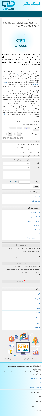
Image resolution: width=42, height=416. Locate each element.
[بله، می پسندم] (19, 134)
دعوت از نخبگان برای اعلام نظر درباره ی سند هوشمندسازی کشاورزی (24, 249)
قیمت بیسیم (36, 234)
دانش (38, 303)
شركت (17, 73)
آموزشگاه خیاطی (35, 212)
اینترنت (37, 313)
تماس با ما (38, 401)
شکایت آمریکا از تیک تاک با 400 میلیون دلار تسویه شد (26, 147)
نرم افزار (36, 84)
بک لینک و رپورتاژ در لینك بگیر (33, 406)
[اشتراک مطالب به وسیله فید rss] (4, 138)
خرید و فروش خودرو (34, 221)
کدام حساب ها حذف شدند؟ (33, 254)
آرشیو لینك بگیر (37, 411)
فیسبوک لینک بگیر (35, 378)
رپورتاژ (37, 322)
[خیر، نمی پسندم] (10, 134)
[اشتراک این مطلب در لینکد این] (7, 138)
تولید (19, 128)
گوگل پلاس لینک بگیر (35, 383)
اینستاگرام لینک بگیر (35, 387)
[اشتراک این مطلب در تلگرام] (21, 138)
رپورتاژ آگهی (35, 201)
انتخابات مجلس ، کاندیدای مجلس (30, 217)
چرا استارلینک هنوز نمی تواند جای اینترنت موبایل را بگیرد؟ (26, 266)
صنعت (5, 82)
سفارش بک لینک (34, 196)
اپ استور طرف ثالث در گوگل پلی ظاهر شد (29, 153)
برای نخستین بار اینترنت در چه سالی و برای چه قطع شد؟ (26, 257)
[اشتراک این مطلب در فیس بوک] (18, 138)
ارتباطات (36, 294)
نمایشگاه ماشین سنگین (33, 238)
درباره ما (39, 396)
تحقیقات (37, 327)
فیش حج (37, 229)
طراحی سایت (36, 225)
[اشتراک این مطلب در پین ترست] (11, 138)
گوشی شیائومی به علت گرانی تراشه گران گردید (28, 144)
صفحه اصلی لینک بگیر (11, 359)
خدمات (37, 318)
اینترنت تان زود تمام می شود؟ (32, 275)
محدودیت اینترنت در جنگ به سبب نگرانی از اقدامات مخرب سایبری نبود (23, 269)
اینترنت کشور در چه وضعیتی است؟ (31, 251)
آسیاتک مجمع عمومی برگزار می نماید (31, 150)
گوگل (4, 114)
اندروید (27, 128)
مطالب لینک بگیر (29, 359)
